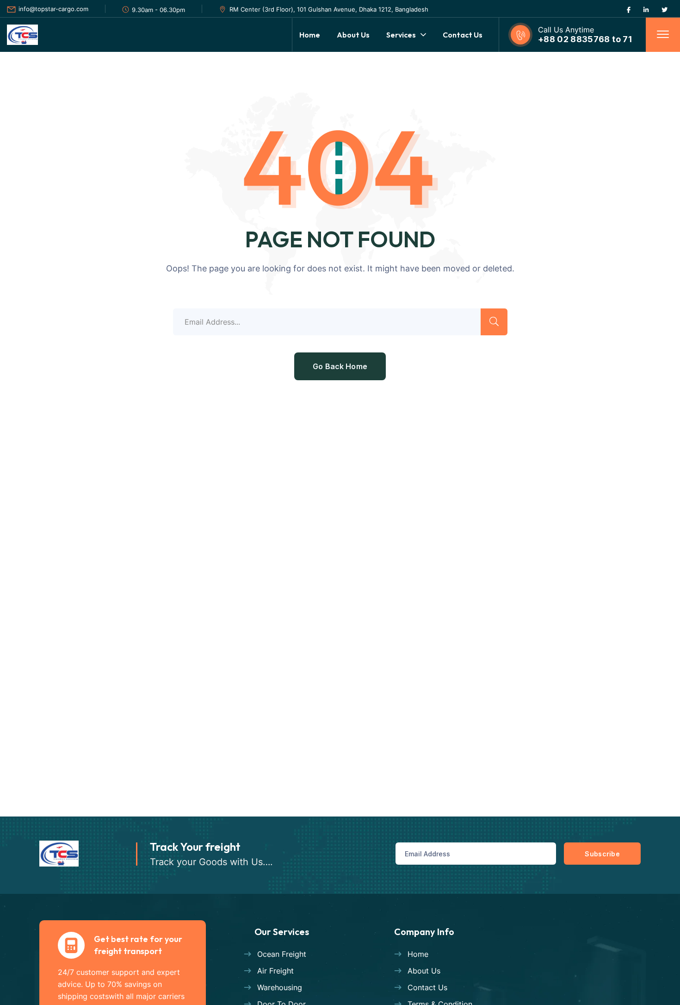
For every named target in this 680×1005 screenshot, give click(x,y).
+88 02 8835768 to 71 (585, 39)
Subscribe (602, 854)
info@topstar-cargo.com (53, 9)
